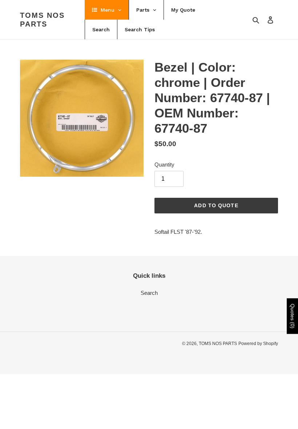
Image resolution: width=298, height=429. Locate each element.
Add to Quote (216, 205)
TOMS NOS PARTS (42, 19)
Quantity (164, 164)
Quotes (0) (292, 316)
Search (149, 293)
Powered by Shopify (258, 343)
